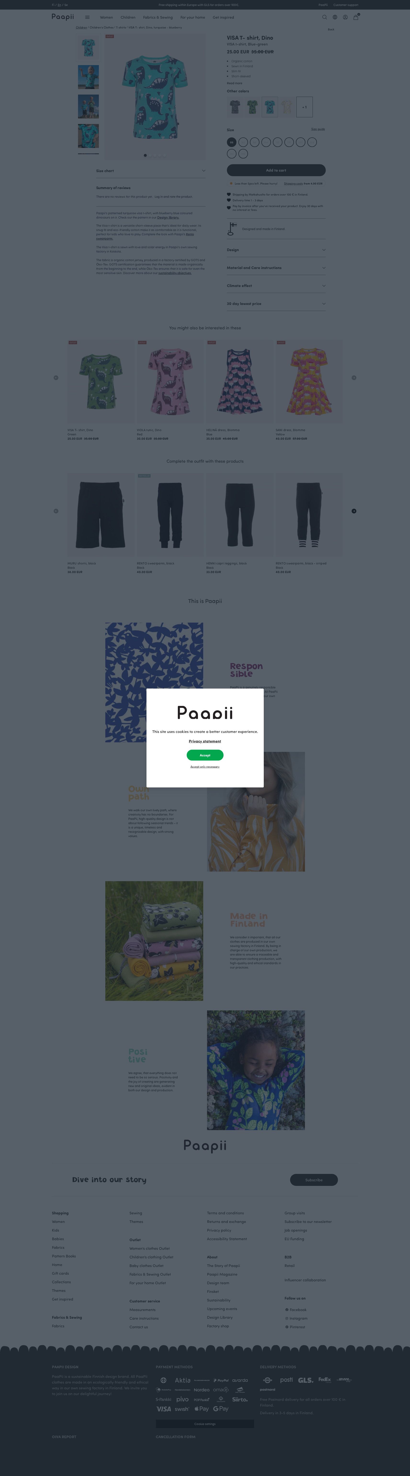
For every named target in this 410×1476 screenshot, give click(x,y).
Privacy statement (205, 741)
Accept (205, 755)
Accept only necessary (205, 766)
